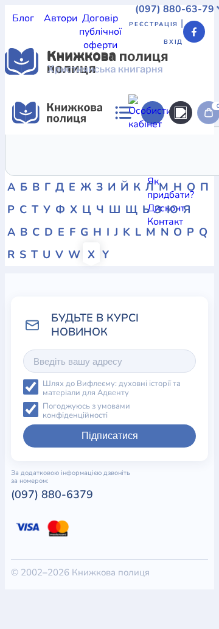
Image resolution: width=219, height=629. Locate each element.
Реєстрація (153, 24)
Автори (60, 18)
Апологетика (34, 279)
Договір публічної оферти (100, 32)
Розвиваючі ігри (135, 480)
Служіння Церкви (45, 319)
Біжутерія (99, 386)
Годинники (171, 533)
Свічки (65, 493)
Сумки (60, 386)
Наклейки (27, 453)
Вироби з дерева (170, 399)
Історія (81, 279)
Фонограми (72, 292)
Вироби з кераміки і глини (64, 413)
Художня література (146, 292)
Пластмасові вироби (92, 466)
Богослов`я (179, 319)
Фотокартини (150, 493)
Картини (24, 426)
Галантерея (31, 372)
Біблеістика (31, 305)
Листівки (25, 533)
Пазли (19, 546)
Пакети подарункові (163, 453)
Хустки (156, 466)
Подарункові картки (50, 480)
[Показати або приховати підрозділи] (146, 255)
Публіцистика (119, 319)
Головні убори (80, 506)
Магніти (23, 439)
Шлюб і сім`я (34, 332)
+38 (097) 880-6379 (97, 609)
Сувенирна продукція (96, 533)
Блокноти (146, 386)
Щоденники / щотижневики (67, 399)
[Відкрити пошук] (180, 112)
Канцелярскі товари (50, 520)
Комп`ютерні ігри (137, 520)
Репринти (26, 493)
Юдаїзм (83, 332)
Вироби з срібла (161, 413)
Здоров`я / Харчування (144, 265)
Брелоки (24, 386)
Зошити (100, 493)
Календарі (137, 506)
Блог (23, 18)
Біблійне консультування (117, 305)
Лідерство (122, 279)
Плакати (24, 466)
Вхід (173, 42)
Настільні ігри (83, 453)
